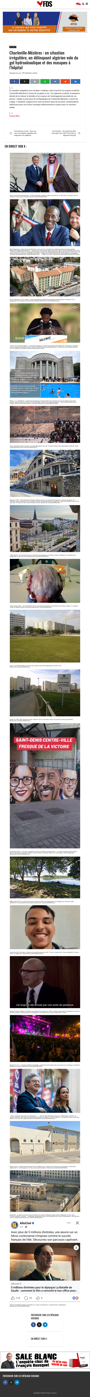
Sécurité (13, 47)
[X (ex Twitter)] (39, 1324)
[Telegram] (45, 1324)
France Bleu (14, 116)
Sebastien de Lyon (15, 73)
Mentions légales (51, 1393)
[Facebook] (33, 1324)
